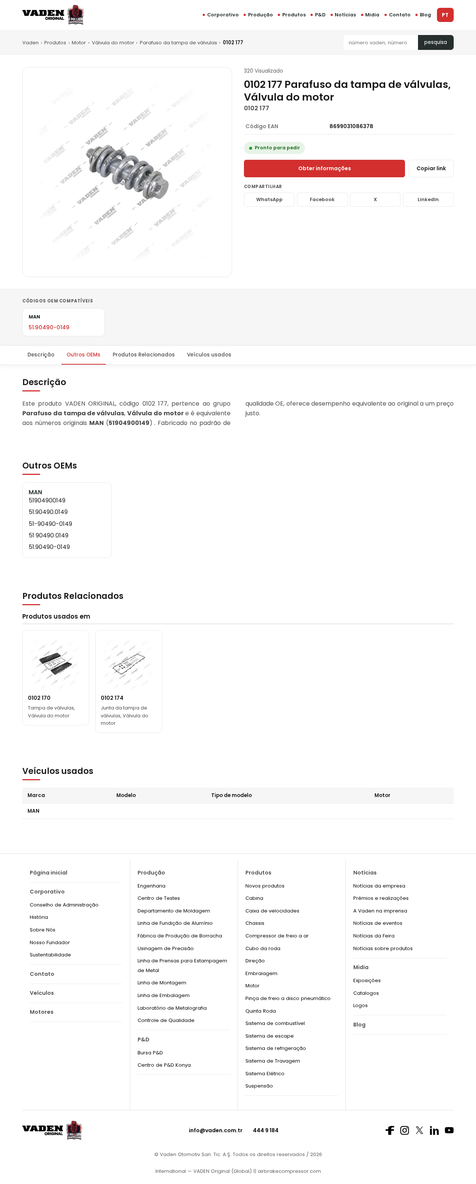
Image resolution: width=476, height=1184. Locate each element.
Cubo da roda (262, 948)
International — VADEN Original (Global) (203, 1171)
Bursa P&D (150, 1052)
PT (445, 15)
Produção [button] (260, 15)
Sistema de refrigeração (275, 1048)
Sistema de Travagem (272, 1060)
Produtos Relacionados (144, 354)
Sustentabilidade (50, 954)
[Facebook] (389, 1130)
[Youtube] (449, 1130)
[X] (419, 1130)
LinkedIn (428, 199)
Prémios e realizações (381, 898)
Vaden (30, 42)
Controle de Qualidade (166, 1020)
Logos (360, 1005)
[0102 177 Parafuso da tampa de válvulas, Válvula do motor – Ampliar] (127, 172)
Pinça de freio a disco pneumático (288, 998)
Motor (79, 42)
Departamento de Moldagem (174, 910)
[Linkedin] (434, 1130)
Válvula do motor (113, 42)
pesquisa (435, 42)
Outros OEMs (83, 354)
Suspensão (259, 1085)
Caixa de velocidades (272, 910)
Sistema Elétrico (264, 1073)
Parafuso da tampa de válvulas (178, 42)
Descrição (41, 354)
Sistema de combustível (275, 1023)
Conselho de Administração (64, 904)
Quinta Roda (260, 1011)
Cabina (254, 898)
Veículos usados (209, 354)
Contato (400, 15)
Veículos (42, 993)
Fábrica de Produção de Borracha (180, 935)
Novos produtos (264, 885)
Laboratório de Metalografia (172, 1008)
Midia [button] (372, 15)
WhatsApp (269, 199)
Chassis (254, 923)
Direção (255, 960)
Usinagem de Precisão (166, 948)
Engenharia (151, 885)
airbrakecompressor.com (288, 1171)
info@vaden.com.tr (215, 1130)
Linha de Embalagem (164, 995)
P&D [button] (320, 15)
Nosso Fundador (50, 942)
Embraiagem (261, 973)
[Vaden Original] (53, 15)
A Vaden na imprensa (380, 910)
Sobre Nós (42, 929)
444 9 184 (266, 1130)
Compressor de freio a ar (277, 935)
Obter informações (324, 168)
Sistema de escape (269, 1035)
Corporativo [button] (223, 15)
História (39, 917)
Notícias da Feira (374, 935)
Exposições (367, 980)
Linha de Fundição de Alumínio (175, 923)
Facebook (322, 199)
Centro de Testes (159, 898)
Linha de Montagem (162, 982)
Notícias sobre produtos (383, 948)
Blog (425, 15)
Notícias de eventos (377, 923)
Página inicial (48, 872)
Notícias (345, 15)
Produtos (294, 15)
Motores (42, 1012)
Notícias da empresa (379, 885)
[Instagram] (404, 1130)
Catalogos (366, 993)
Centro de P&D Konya (164, 1065)
